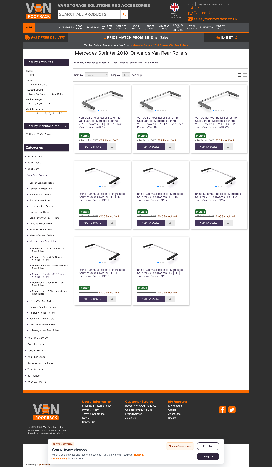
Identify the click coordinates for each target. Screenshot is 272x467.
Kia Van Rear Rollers (40, 212)
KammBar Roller (37, 94)
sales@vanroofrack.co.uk (215, 19)
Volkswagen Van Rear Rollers (44, 330)
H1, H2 (39, 103)
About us (130, 417)
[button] (98, 110)
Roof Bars (93, 27)
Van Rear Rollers (107, 27)
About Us (190, 4)
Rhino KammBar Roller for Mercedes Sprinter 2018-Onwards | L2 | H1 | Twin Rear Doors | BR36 (160, 273)
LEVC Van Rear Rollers (41, 223)
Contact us (88, 422)
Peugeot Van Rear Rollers (43, 307)
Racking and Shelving (178, 27)
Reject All (208, 446)
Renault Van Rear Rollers (42, 312)
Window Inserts (220, 27)
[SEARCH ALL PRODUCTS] (124, 14)
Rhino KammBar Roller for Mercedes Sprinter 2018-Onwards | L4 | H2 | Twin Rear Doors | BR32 (218, 197)
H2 (50, 103)
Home (29, 27)
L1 (29, 113)
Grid (239, 74)
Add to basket (93, 146)
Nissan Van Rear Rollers (42, 301)
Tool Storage (192, 27)
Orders (172, 409)
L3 (60, 113)
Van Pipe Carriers (121, 27)
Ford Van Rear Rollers (40, 200)
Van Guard (45, 134)
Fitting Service (203, 4)
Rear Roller (57, 94)
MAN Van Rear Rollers (41, 229)
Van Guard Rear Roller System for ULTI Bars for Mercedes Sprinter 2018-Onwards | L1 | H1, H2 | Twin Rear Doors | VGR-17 (100, 122)
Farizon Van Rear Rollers (42, 188)
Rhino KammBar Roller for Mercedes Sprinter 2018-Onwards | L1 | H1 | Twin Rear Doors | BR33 (102, 273)
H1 (29, 103)
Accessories (65, 27)
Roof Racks (79, 27)
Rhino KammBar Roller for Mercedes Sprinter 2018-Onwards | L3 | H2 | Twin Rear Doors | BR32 (160, 197)
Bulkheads (206, 27)
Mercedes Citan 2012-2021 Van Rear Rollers (48, 249)
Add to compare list (112, 146)
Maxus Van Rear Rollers (42, 235)
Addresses (174, 413)
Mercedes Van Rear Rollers (43, 241)
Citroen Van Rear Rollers (42, 182)
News (85, 417)
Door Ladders (135, 27)
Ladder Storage (150, 27)
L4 (29, 116)
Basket (172, 417)
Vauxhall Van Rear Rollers (42, 324)
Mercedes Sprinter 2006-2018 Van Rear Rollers (50, 266)
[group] (102, 100)
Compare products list (138, 409)
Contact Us (224, 4)
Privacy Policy (90, 409)
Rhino (31, 134)
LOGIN (196, 7)
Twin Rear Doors (37, 84)
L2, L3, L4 (48, 113)
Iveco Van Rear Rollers (41, 206)
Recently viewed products (140, 405)
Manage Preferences (180, 446)
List (245, 74)
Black (31, 75)
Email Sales (159, 37)
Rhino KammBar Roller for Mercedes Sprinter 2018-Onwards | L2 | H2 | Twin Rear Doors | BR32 (102, 197)
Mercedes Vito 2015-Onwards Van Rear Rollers (49, 292)
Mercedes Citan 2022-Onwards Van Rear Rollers (48, 258)
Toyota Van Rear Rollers (42, 318)
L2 (37, 113)
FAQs (214, 4)
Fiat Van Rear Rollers (40, 194)
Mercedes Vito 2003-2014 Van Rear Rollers (48, 284)
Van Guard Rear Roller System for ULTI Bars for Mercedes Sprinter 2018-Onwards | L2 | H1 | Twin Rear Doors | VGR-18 (160, 122)
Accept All (208, 456)
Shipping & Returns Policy (97, 405)
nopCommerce (43, 464)
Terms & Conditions (93, 413)
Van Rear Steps (164, 27)
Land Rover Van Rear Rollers (44, 217)
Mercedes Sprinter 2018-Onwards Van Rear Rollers (49, 275)
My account (175, 405)
